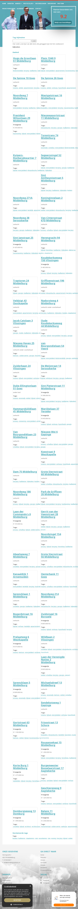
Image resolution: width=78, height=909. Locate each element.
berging (26, 71)
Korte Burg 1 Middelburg (20, 767)
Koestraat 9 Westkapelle (48, 453)
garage (59, 128)
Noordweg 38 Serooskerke (21, 219)
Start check (63, 905)
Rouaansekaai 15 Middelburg (51, 744)
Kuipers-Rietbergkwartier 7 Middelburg (24, 157)
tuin (49, 838)
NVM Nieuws (52, 3)
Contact (38, 8)
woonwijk (44, 148)
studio (21, 333)
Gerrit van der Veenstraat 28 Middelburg (49, 514)
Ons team (60, 3)
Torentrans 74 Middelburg (49, 137)
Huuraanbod (6, 880)
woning (53, 838)
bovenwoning (70, 71)
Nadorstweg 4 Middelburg (49, 302)
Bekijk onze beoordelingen (63, 22)
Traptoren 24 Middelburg (21, 282)
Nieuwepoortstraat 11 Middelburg (53, 117)
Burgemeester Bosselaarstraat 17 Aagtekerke (52, 768)
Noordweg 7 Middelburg (20, 97)
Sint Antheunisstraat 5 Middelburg (52, 177)
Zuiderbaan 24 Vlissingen (22, 367)
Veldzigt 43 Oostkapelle (20, 302)
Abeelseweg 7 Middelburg (21, 555)
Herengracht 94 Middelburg (50, 239)
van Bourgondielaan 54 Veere (52, 345)
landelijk (30, 210)
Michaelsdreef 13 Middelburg (51, 684)
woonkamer (43, 838)
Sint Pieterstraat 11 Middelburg (53, 387)
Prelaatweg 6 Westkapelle (21, 638)
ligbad (43, 71)
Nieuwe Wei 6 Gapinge (49, 433)
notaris (15, 88)
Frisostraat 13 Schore (49, 724)
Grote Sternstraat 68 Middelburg (52, 473)
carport (67, 675)
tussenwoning (69, 108)
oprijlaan (50, 780)
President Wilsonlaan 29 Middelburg (21, 118)
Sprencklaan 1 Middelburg (21, 595)
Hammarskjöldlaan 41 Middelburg (24, 410)
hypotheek (62, 88)
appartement (60, 71)
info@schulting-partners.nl (12, 862)
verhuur (20, 626)
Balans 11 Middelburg (48, 812)
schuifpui (51, 148)
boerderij (38, 586)
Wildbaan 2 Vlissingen (48, 638)
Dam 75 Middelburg (25, 471)
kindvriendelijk (18, 71)
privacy (43, 230)
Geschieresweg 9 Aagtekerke (51, 789)
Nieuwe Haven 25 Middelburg (23, 344)
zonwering (22, 421)
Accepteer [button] (17, 900)
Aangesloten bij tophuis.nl (46, 903)
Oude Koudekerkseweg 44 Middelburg (51, 323)
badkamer (33, 71)
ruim (36, 838)
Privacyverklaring (8, 8)
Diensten (10, 3)
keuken (69, 190)
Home (4, 3)
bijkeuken (74, 128)
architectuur (36, 826)
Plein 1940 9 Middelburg (48, 59)
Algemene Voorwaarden (25, 8)
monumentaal (45, 826)
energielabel (50, 71)
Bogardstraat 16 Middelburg (23, 615)
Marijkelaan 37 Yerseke (50, 410)
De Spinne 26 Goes (52, 78)
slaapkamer (72, 313)
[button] (17, 904)
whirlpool (49, 378)
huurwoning (17, 133)
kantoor (15, 355)
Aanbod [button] (18, 3)
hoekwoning (66, 504)
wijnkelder (16, 781)
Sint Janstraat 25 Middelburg (23, 239)
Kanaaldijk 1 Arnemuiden (20, 575)
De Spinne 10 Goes (24, 78)
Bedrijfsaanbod (7, 883)
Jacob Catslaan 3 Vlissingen (23, 322)
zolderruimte (23, 355)
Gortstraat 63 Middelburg (21, 724)
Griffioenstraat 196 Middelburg (52, 282)
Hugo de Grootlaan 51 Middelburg (24, 59)
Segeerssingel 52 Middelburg (51, 156)
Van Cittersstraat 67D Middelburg (51, 219)
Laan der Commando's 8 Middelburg (22, 514)
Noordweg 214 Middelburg (50, 595)
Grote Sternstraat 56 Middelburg (52, 555)
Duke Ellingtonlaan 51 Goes (24, 387)
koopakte (44, 108)
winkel (21, 88)
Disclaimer (44, 868)
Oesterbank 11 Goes (50, 575)
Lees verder (19, 896)
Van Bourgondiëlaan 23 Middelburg (24, 434)
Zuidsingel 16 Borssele (49, 615)
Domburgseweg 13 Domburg (24, 812)
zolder (70, 838)
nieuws (43, 860)
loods (74, 735)
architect (28, 826)
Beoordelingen (40, 3)
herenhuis (49, 250)
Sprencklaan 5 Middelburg (21, 684)
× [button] (30, 886)
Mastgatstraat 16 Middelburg (51, 97)
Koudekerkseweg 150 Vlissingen (51, 259)
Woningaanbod (7, 878)
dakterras (72, 250)
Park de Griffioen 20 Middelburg (51, 493)
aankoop (64, 826)
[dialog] (17, 895)
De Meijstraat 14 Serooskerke (51, 367)
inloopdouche (45, 128)
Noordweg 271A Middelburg (22, 199)
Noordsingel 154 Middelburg (51, 535)
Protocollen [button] (28, 3)
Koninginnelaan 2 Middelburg (52, 199)
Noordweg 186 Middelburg (22, 493)
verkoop (55, 88)
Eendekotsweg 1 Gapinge (51, 704)
